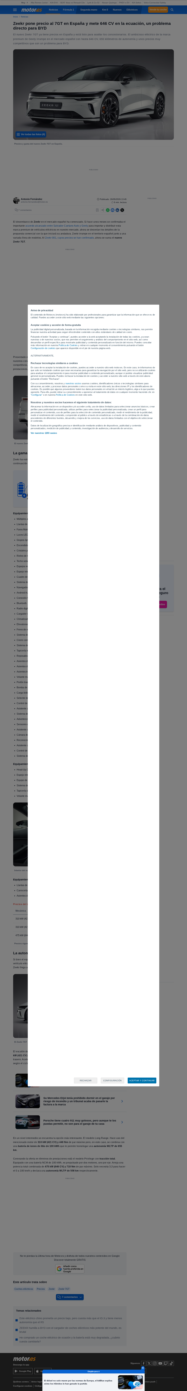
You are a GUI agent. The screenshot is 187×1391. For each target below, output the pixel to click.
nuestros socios (73, 383)
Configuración (112, 1080)
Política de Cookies (68, 345)
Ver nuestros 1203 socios (44, 433)
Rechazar (85, 1080)
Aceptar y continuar (142, 1080)
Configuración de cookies (43, 348)
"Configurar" (36, 395)
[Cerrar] (143, 1368)
